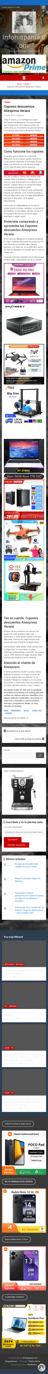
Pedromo (20, 115)
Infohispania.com (30, 1358)
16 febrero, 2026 (10, 1019)
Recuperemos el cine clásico (18, 731)
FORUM (8, 713)
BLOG (26, 711)
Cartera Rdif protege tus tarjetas (28, 739)
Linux (7, 1048)
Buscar (7, 750)
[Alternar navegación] (24, 78)
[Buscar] (40, 755)
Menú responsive (43, 7)
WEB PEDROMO (12, 711)
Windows (13, 1006)
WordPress (32, 1364)
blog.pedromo (11, 1361)
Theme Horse (34, 1361)
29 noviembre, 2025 (12, 1063)
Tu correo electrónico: (13, 827)
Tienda (7, 102)
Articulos (9, 964)
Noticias (19, 964)
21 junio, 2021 (9, 115)
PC (6, 1006)
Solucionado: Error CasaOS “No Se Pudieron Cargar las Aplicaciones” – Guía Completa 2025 (23, 1102)
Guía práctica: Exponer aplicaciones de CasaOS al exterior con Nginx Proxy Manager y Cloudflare (23, 1057)
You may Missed (13, 936)
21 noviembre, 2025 (12, 1108)
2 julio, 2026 (8, 977)
